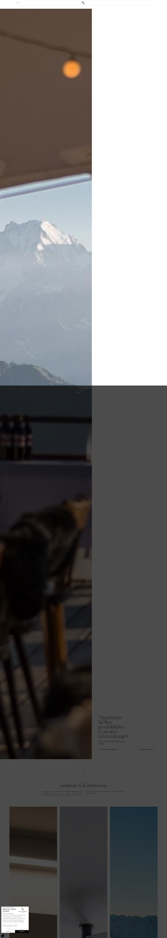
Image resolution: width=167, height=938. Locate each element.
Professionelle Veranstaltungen (108, 749)
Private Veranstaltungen (146, 749)
